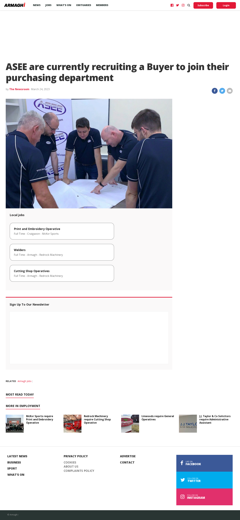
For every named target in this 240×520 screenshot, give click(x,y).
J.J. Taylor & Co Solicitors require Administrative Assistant (215, 419)
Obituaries (83, 5)
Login (226, 5)
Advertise (128, 456)
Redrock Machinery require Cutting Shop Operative (97, 419)
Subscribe (203, 5)
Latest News (17, 456)
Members (102, 5)
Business (14, 462)
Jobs (48, 5)
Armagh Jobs (25, 381)
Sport (12, 468)
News (36, 5)
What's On (15, 474)
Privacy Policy (76, 456)
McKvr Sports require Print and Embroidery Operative (39, 419)
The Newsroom (19, 89)
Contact (127, 462)
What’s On (63, 5)
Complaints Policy (79, 470)
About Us (71, 466)
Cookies (70, 462)
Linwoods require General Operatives (158, 417)
